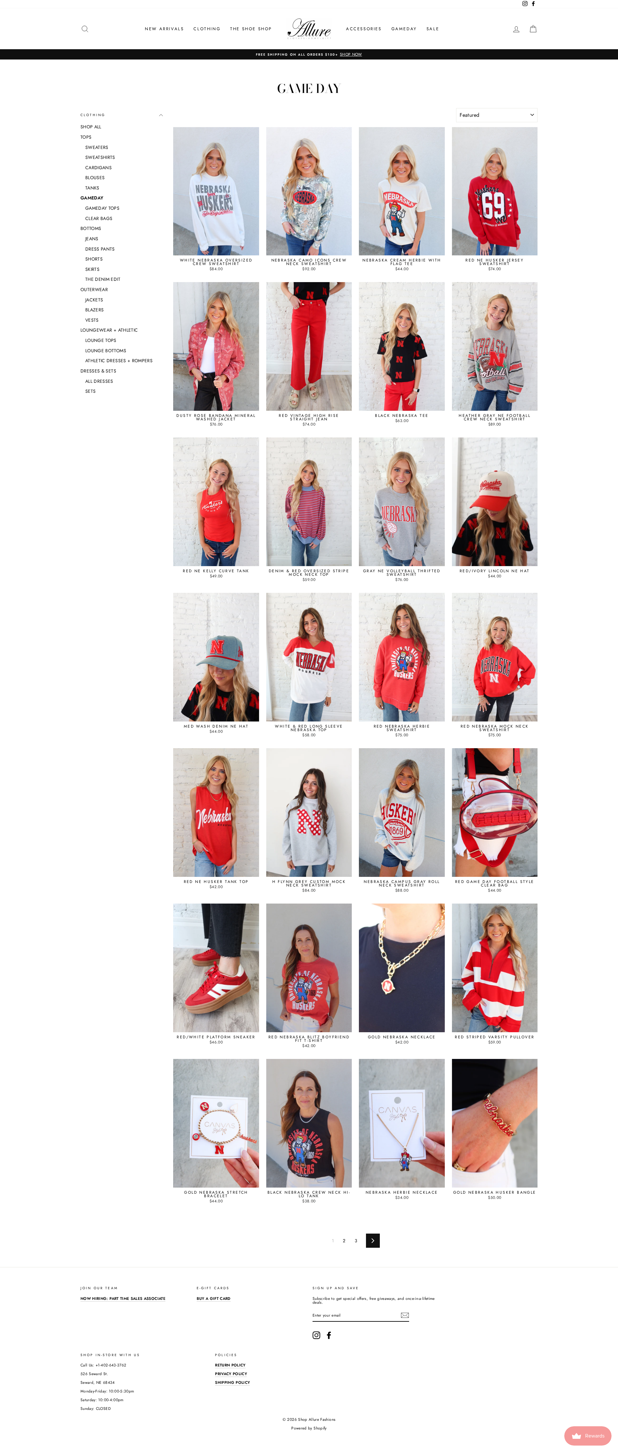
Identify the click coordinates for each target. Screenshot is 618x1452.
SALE (432, 29)
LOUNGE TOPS (101, 340)
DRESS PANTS (100, 249)
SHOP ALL (90, 127)
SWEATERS (96, 147)
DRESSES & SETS (98, 371)
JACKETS (94, 300)
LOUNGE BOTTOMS (105, 350)
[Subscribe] (405, 1315)
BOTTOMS (90, 228)
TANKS (92, 188)
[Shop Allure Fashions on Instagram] (316, 1335)
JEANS (91, 238)
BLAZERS (94, 310)
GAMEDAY (404, 29)
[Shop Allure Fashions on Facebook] (329, 1335)
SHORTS (94, 259)
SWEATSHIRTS (100, 157)
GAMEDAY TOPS (102, 208)
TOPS (85, 137)
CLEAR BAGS (99, 218)
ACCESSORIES (364, 29)
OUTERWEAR (94, 289)
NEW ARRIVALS (164, 29)
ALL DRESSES (99, 381)
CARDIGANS (98, 167)
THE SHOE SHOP (251, 29)
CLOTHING (206, 29)
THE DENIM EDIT (102, 279)
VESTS (92, 320)
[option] (309, 54)
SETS (90, 391)
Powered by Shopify (308, 1428)
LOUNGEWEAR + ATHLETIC (109, 330)
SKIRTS (92, 269)
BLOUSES (95, 177)
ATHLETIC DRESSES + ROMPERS (119, 360)
